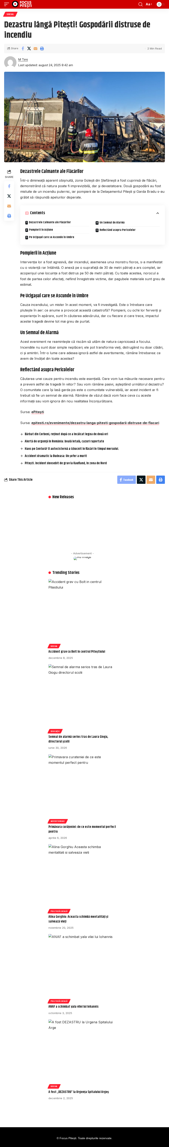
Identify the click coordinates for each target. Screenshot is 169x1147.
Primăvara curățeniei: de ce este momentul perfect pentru (82, 829)
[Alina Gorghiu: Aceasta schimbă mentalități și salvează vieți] (82, 878)
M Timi (23, 59)
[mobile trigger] (7, 4)
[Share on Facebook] (23, 48)
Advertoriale (58, 821)
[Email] (35, 48)
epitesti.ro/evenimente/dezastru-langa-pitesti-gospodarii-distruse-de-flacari (95, 423)
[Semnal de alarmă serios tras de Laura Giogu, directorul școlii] (82, 698)
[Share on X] (29, 48)
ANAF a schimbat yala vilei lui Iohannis (73, 1006)
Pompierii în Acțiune (41, 230)
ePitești (37, 412)
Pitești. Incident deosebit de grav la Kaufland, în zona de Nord (66, 463)
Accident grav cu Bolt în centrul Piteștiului (76, 651)
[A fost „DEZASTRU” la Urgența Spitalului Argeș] (82, 1053)
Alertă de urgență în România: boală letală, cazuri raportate (64, 441)
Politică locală (59, 911)
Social (10, 14)
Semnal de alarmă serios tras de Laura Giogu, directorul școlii (78, 739)
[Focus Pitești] (22, 4)
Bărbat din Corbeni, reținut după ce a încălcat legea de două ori (66, 434)
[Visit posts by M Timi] (10, 62)
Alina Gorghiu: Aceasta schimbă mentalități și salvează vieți (78, 919)
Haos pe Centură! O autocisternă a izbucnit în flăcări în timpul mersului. (72, 448)
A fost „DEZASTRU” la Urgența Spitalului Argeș (78, 1092)
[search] (140, 4)
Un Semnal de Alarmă (112, 222)
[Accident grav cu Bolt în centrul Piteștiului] (82, 613)
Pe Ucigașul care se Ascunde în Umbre (51, 237)
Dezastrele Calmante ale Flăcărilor (50, 222)
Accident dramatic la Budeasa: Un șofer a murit (56, 456)
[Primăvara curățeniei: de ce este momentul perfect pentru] (82, 788)
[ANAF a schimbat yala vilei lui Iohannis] (82, 968)
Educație (55, 731)
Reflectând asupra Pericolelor (118, 230)
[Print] (42, 48)
